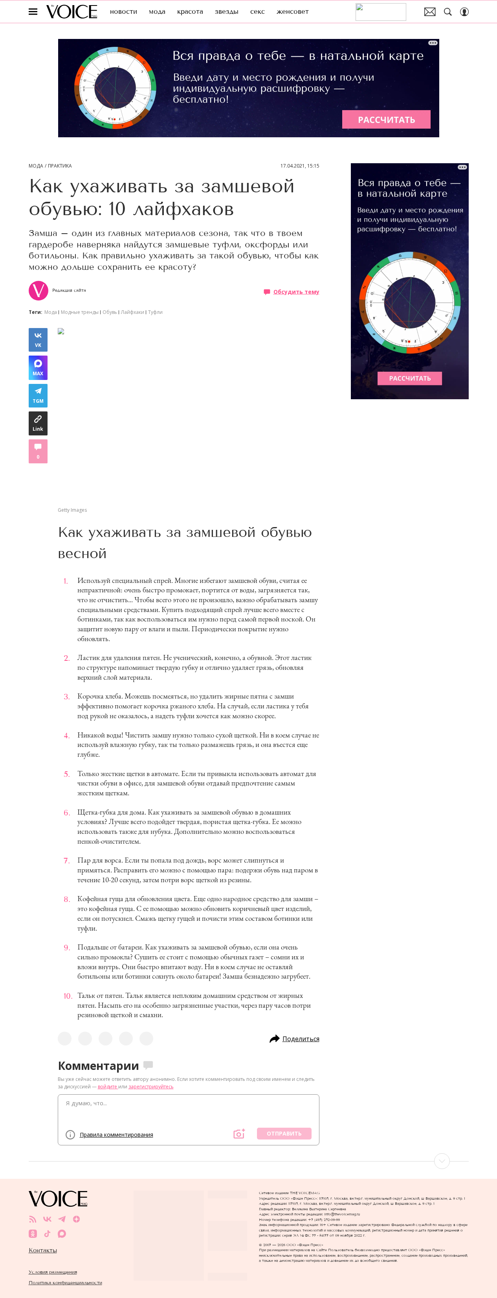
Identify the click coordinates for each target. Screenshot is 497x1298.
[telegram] (62, 1219)
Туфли (155, 312)
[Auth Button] (464, 11)
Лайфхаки (132, 312)
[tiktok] (47, 1234)
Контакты (43, 1250)
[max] (62, 1234)
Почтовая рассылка (430, 11)
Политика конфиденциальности (65, 1282)
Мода (36, 166)
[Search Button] (448, 11)
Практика (60, 166)
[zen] (76, 1219)
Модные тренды (80, 312)
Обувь (110, 312)
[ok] (33, 1234)
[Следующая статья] (249, 1161)
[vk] (47, 1219)
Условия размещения (53, 1272)
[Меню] (33, 11)
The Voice (71, 11)
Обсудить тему (296, 291)
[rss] (33, 1219)
